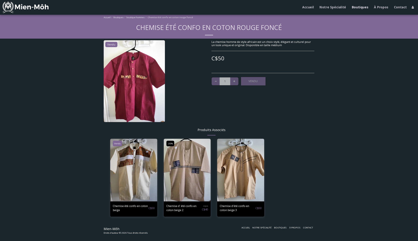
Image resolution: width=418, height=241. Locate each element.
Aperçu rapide (133, 199)
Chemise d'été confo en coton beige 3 (234, 208)
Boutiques (118, 17)
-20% (170, 143)
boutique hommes (136, 17)
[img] (133, 170)
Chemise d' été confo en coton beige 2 (181, 208)
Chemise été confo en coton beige (130, 208)
